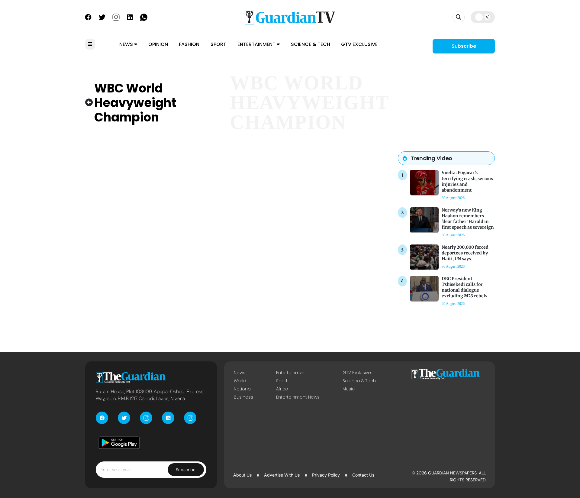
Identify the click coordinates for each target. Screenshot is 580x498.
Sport (218, 44)
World (240, 381)
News (126, 44)
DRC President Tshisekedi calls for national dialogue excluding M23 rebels (464, 287)
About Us (242, 474)
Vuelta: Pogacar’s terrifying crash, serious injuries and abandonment (467, 181)
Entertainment (257, 44)
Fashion (189, 44)
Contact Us (363, 474)
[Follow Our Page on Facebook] (88, 16)
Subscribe (464, 46)
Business (243, 397)
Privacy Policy (326, 474)
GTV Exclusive (359, 44)
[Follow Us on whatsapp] (144, 16)
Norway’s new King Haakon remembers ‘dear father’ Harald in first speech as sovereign (468, 218)
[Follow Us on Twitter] (102, 16)
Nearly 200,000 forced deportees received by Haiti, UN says (465, 252)
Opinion (158, 44)
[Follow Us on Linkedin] (130, 16)
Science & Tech (310, 44)
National (243, 389)
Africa (282, 389)
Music (349, 389)
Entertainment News (298, 397)
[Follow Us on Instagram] (116, 16)
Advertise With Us (282, 474)
